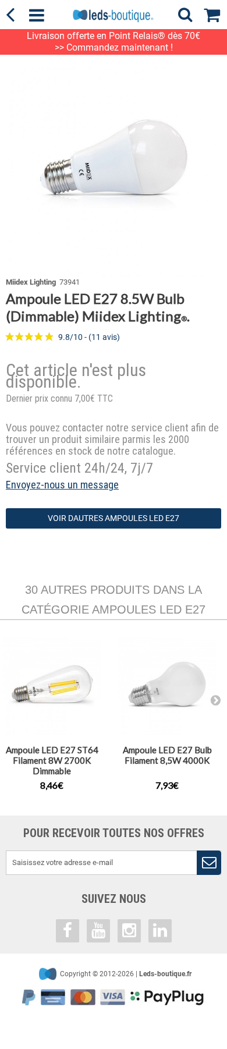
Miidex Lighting (31, 282)
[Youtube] (98, 930)
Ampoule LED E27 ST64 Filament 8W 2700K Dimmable (52, 760)
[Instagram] (129, 930)
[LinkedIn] (160, 930)
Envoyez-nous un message (62, 485)
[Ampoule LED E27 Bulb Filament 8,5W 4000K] (167, 686)
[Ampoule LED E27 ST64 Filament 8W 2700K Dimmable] (52, 686)
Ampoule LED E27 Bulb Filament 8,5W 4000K (167, 755)
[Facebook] (67, 930)
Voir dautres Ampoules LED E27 (113, 518)
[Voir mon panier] (215, 13)
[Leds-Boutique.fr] (113, 16)
